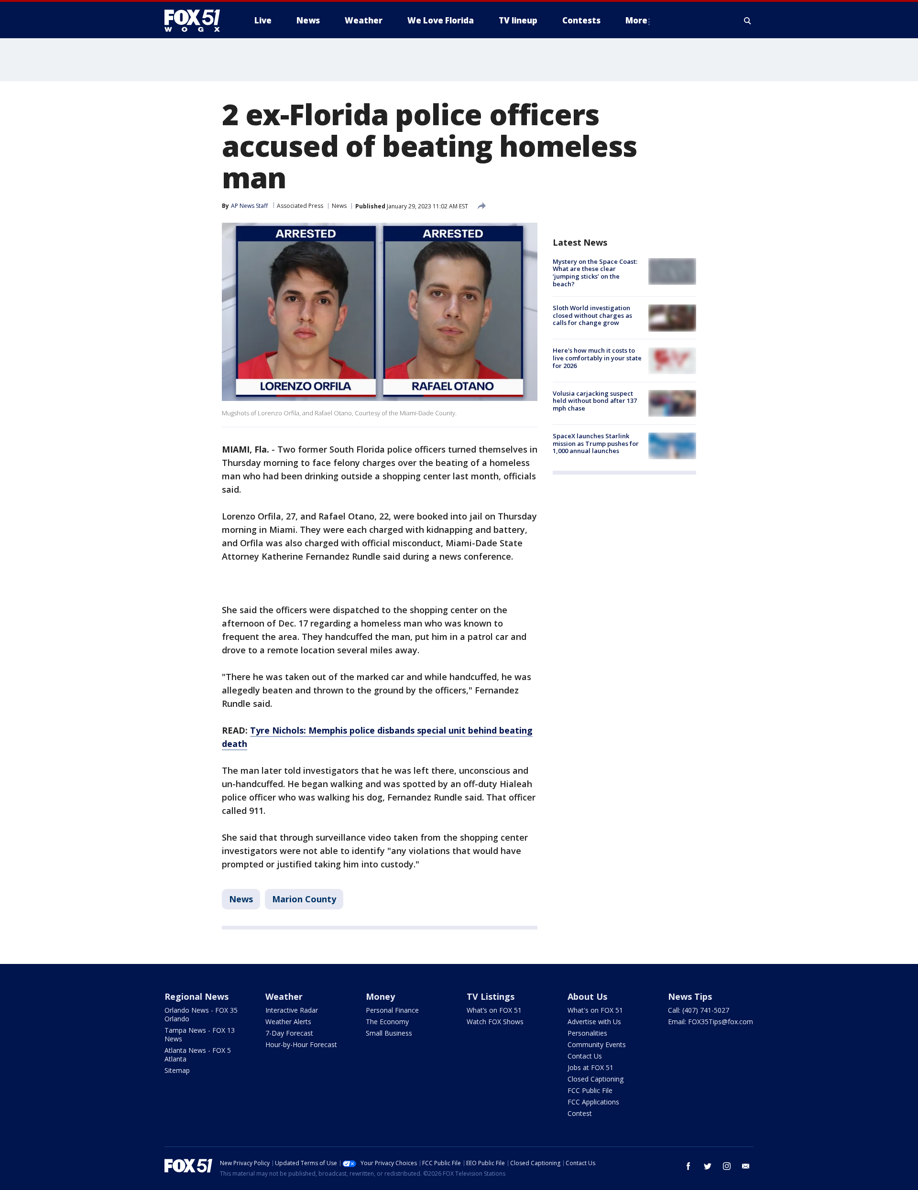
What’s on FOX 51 (494, 1010)
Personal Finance (392, 1010)
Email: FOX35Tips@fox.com (710, 1021)
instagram (726, 1166)
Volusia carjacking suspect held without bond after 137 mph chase (595, 400)
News (339, 206)
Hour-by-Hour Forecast (301, 1044)
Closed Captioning (595, 1078)
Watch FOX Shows (495, 1021)
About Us (587, 996)
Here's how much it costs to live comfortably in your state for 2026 (597, 358)
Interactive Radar (291, 1010)
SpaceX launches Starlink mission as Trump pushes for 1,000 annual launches (596, 443)
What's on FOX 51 (595, 1010)
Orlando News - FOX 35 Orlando (201, 1014)
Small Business (389, 1033)
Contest (580, 1113)
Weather (284, 996)
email (746, 1166)
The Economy (387, 1021)
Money (380, 996)
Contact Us (585, 1055)
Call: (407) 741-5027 (698, 1010)
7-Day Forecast (289, 1033)
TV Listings (490, 996)
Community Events (597, 1044)
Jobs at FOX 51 (590, 1067)
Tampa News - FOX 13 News (199, 1034)
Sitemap (177, 1070)
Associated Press (300, 206)
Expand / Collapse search (748, 20)
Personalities (587, 1033)
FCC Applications (593, 1101)
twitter (707, 1166)
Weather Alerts (288, 1021)
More (636, 20)
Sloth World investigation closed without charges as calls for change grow (592, 315)
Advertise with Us (594, 1021)
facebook (688, 1166)
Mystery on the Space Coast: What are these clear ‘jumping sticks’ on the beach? (595, 272)
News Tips (690, 996)
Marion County (304, 899)
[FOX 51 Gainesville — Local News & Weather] (196, 20)
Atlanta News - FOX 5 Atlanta (197, 1054)
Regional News (196, 996)
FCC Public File (590, 1090)
